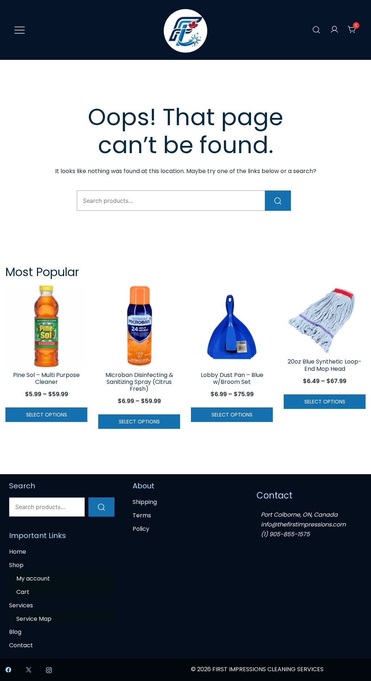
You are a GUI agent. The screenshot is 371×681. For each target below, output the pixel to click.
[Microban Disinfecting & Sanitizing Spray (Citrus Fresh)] (139, 326)
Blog (15, 632)
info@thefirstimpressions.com (303, 524)
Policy (141, 529)
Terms (142, 515)
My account (33, 578)
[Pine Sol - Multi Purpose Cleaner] (46, 326)
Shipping (145, 502)
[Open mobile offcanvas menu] (19, 30)
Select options (46, 414)
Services (21, 605)
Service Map (33, 619)
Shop (16, 565)
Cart (22, 592)
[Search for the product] (278, 200)
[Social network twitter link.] (29, 669)
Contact (21, 645)
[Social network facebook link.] (8, 669)
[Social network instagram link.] (49, 669)
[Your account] (334, 30)
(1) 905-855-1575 (285, 534)
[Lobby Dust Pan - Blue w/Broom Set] (232, 326)
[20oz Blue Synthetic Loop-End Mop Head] (325, 319)
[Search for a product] (316, 30)
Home (17, 551)
